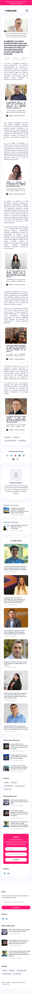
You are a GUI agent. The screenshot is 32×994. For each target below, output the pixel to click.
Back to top (6, 984)
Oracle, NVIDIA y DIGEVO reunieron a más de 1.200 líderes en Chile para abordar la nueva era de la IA (19, 746)
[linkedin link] (8, 873)
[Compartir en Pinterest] (15, 455)
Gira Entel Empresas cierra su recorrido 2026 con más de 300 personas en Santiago (19, 756)
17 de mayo (8, 789)
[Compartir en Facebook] (7, 455)
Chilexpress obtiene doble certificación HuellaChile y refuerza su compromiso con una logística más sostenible (19, 510)
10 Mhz (7, 782)
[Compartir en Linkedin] (23, 455)
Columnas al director (16, 483)
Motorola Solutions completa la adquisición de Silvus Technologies (19, 526)
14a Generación (20, 786)
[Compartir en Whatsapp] (19, 455)
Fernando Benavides (11, 440)
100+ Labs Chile (9, 786)
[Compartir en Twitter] (11, 455)
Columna (8, 437)
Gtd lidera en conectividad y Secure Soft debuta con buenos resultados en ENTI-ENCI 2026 (19, 767)
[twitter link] (4, 873)
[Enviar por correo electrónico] (13, 459)
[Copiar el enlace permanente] (17, 459)
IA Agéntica (23, 440)
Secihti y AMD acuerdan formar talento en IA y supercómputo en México (19, 801)
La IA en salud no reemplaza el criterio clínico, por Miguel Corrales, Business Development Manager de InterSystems (14, 632)
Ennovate (16, 437)
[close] (30, 2)
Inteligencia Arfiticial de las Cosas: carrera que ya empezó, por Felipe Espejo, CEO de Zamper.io (15, 663)
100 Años (14, 782)
